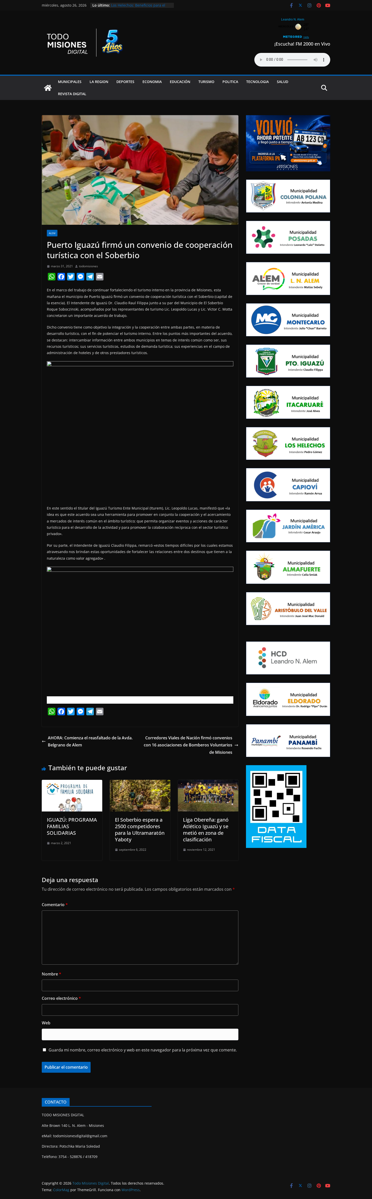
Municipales (69, 81)
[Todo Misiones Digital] (48, 88)
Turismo (206, 81)
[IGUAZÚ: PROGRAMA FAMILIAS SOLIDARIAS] (72, 783)
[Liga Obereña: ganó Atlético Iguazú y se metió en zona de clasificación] (208, 783)
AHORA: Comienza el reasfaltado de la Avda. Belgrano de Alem (90, 741)
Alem (52, 233)
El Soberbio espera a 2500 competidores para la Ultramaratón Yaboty (139, 829)
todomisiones (88, 266)
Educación (180, 81)
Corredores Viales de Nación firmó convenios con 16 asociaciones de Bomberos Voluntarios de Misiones (188, 745)
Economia (152, 81)
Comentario (55, 904)
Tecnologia (257, 81)
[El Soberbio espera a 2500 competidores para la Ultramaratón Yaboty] (140, 783)
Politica (230, 81)
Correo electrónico (61, 998)
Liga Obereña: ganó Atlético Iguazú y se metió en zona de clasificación (206, 829)
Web (46, 1023)
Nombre (51, 974)
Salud (282, 81)
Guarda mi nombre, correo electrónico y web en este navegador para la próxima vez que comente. (143, 1050)
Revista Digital (72, 93)
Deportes (125, 81)
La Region (99, 81)
